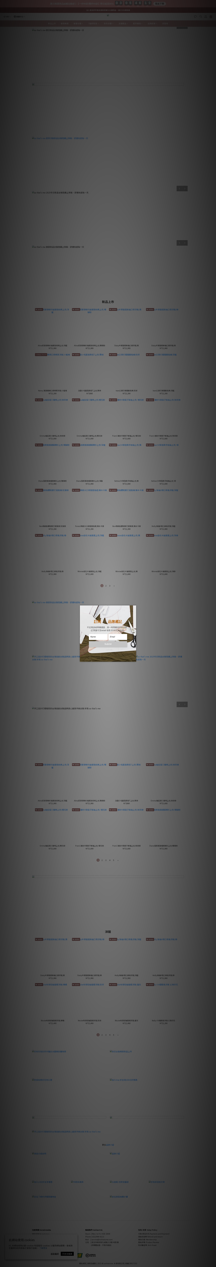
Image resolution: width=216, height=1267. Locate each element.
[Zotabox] (134, 659)
